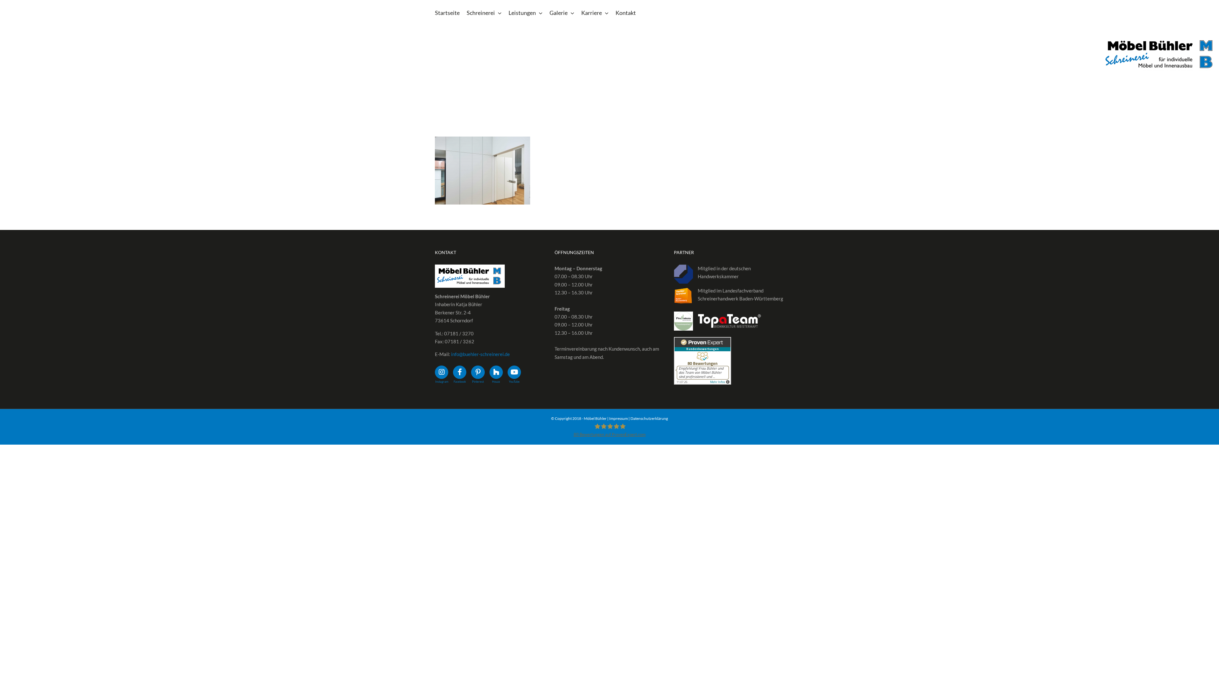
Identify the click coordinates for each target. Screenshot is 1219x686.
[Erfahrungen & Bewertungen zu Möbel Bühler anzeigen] (702, 341)
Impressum (618, 418)
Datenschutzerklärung (649, 418)
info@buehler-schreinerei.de (480, 354)
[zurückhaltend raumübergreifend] (482, 171)
